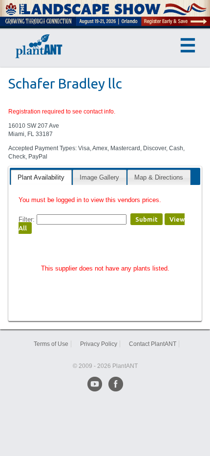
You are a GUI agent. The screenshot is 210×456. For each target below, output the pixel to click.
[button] (188, 45)
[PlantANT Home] (39, 46)
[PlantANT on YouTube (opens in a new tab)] (94, 384)
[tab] (41, 177)
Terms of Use (51, 344)
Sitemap (105, 352)
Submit (146, 219)
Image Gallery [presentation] (99, 177)
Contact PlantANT (152, 344)
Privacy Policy (98, 344)
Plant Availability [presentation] (41, 177)
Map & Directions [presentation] (158, 177)
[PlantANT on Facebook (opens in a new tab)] (115, 384)
